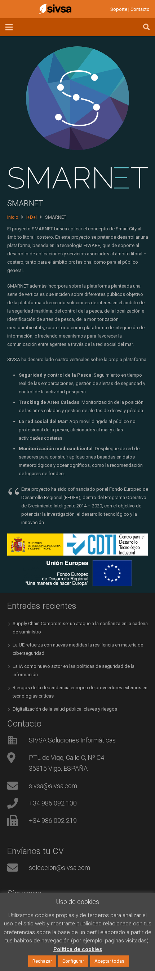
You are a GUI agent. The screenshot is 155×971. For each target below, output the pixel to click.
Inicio (12, 217)
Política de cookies (77, 949)
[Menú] (9, 27)
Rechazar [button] (42, 961)
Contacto (140, 9)
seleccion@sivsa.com (59, 867)
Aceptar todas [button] (109, 961)
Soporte (118, 9)
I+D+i (31, 217)
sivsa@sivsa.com (53, 786)
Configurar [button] (73, 961)
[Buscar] (147, 27)
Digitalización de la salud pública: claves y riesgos (65, 709)
